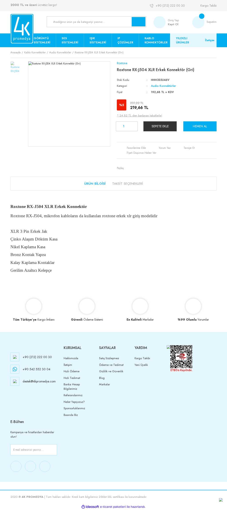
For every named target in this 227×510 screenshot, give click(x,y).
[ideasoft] (90, 507)
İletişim (209, 40)
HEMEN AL (200, 126)
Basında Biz (71, 415)
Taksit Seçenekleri (127, 183)
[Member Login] (160, 22)
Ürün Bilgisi (95, 183)
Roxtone (122, 63)
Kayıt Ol (173, 24)
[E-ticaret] (113, 507)
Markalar (104, 384)
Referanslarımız (73, 395)
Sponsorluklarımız (74, 408)
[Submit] (53, 449)
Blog (102, 378)
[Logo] (21, 29)
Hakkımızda (71, 358)
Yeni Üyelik (141, 365)
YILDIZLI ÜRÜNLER (182, 40)
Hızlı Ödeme (71, 371)
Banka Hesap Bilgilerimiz (72, 386)
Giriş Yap (173, 20)
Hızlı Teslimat (72, 378)
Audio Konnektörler (163, 86)
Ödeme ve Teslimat (111, 365)
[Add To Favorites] (133, 147)
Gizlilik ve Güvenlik (111, 371)
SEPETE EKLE (160, 126)
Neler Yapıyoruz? (74, 402)
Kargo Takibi (208, 5)
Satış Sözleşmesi (109, 358)
